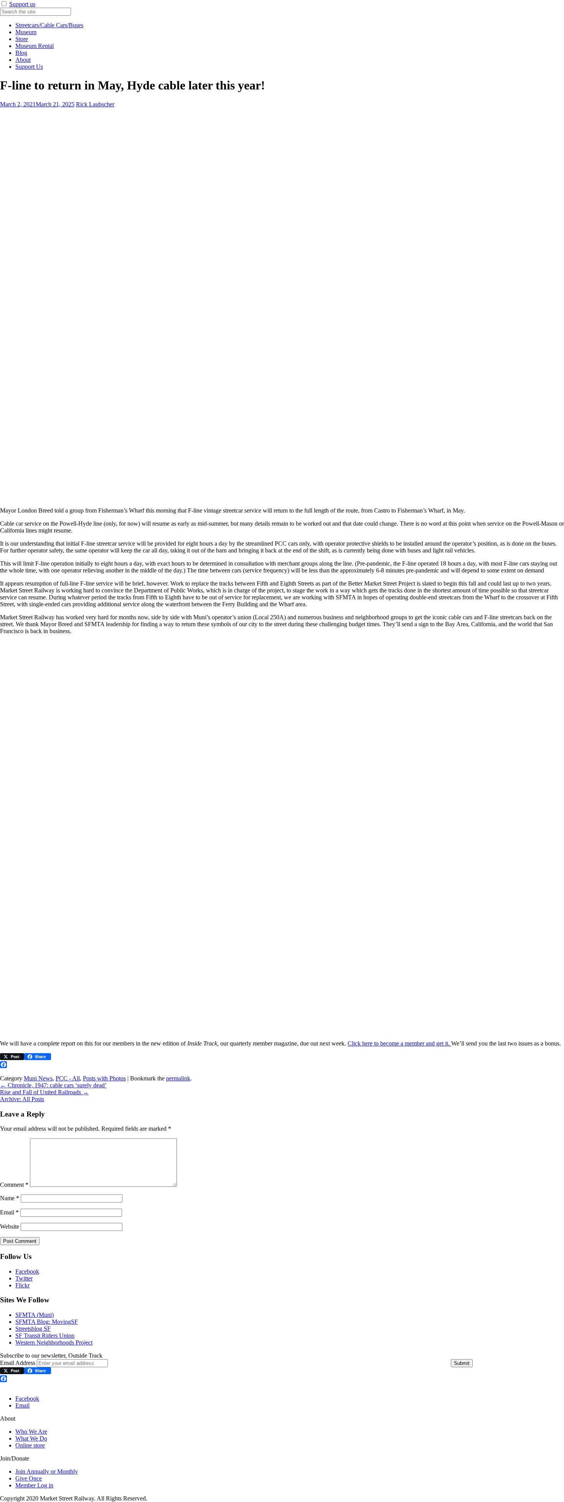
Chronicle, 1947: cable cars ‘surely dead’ (53, 1085)
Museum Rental (34, 46)
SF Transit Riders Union (44, 1335)
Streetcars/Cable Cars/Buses (49, 25)
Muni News (38, 1078)
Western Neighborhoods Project (53, 1342)
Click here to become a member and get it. (399, 1043)
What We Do (31, 1438)
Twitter (24, 1278)
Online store (30, 1445)
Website (9, 1226)
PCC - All (68, 1078)
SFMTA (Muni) (34, 1315)
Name (9, 1198)
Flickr (22, 1285)
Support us (22, 4)
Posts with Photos (104, 1078)
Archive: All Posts (22, 1099)
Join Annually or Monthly (46, 1471)
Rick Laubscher (95, 104)
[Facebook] (282, 1064)
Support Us (29, 66)
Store (21, 39)
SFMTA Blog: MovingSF (46, 1321)
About (23, 59)
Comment (14, 1184)
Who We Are (31, 1431)
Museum (25, 32)
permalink (178, 1078)
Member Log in (34, 1485)
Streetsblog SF (33, 1328)
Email (9, 1212)
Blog (21, 53)
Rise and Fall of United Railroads (44, 1092)
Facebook (27, 1271)
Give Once (28, 1478)
